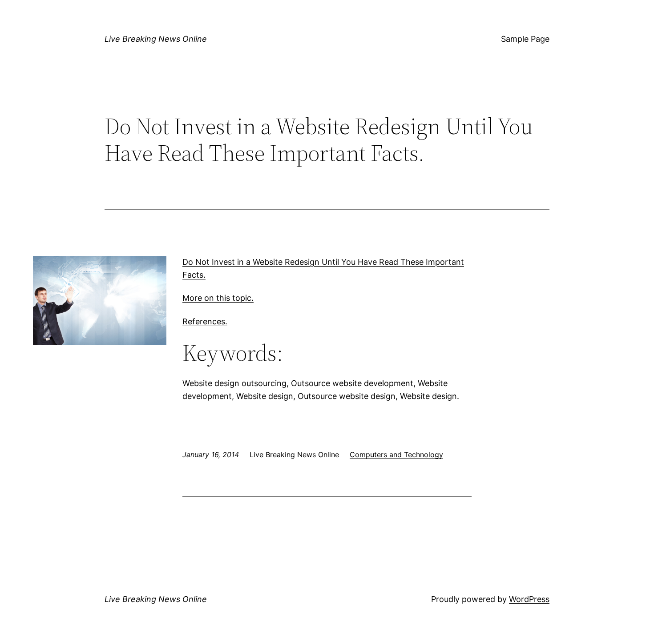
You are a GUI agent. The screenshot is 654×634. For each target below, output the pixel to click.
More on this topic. (218, 298)
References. (204, 321)
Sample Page (525, 39)
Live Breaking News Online (156, 39)
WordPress (529, 599)
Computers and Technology (396, 454)
